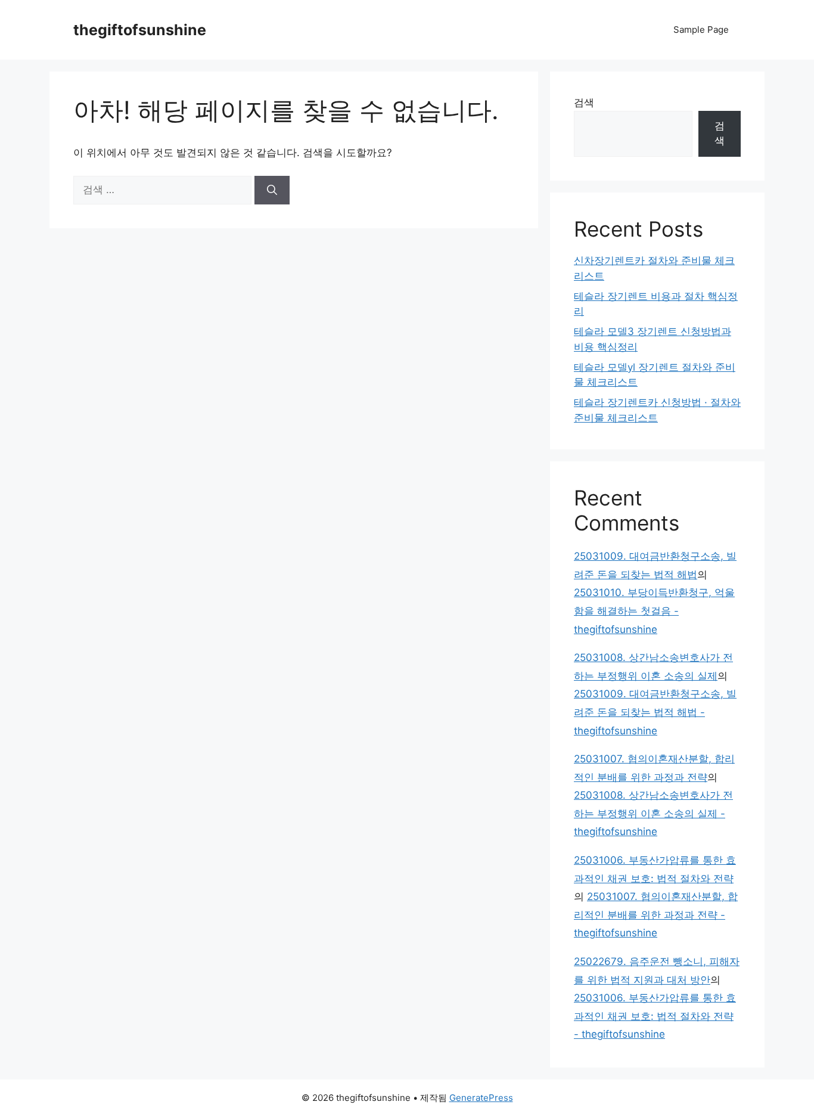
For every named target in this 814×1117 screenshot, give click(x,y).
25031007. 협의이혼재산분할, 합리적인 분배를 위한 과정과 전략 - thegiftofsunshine (656, 915)
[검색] (272, 190)
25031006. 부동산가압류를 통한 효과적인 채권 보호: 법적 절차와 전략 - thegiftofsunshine (655, 1016)
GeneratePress (481, 1097)
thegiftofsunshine (139, 30)
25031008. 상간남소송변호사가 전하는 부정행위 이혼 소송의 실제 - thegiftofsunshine (653, 813)
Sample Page (701, 29)
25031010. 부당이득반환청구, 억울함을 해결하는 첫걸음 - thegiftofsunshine (654, 611)
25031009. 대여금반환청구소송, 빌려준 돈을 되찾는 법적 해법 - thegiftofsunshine (655, 712)
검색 (584, 102)
